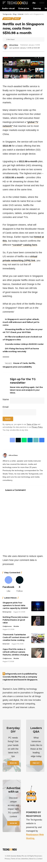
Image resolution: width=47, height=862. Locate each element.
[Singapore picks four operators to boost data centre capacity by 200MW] (37, 606)
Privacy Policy (37, 427)
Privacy (7, 859)
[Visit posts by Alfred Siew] (5, 455)
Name (6, 399)
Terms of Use (32, 424)
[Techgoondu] (17, 3)
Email (5, 407)
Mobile (16, 626)
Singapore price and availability (17, 367)
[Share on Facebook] (12, 440)
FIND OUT (36, 763)
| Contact (39, 859)
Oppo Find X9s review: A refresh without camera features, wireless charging (15, 652)
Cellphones (7, 626)
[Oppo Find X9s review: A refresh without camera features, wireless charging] (37, 653)
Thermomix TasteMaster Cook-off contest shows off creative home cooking (16, 637)
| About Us (32, 859)
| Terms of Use (15, 859)
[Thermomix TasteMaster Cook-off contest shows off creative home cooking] (37, 638)
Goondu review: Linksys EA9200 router (24, 344)
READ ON (13, 763)
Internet (7, 18)
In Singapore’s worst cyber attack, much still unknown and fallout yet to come (21, 322)
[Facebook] (43, 455)
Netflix (32, 363)
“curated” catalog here (24, 245)
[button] (5, 3)
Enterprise (7, 612)
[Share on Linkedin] (30, 440)
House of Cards (20, 363)
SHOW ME (13, 823)
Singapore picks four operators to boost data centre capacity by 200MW (15, 605)
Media (16, 18)
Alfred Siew (13, 45)
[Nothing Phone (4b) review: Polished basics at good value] (37, 621)
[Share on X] (18, 440)
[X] (19, 584)
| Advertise (24, 859)
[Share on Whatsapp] (24, 440)
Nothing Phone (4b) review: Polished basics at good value (15, 620)
